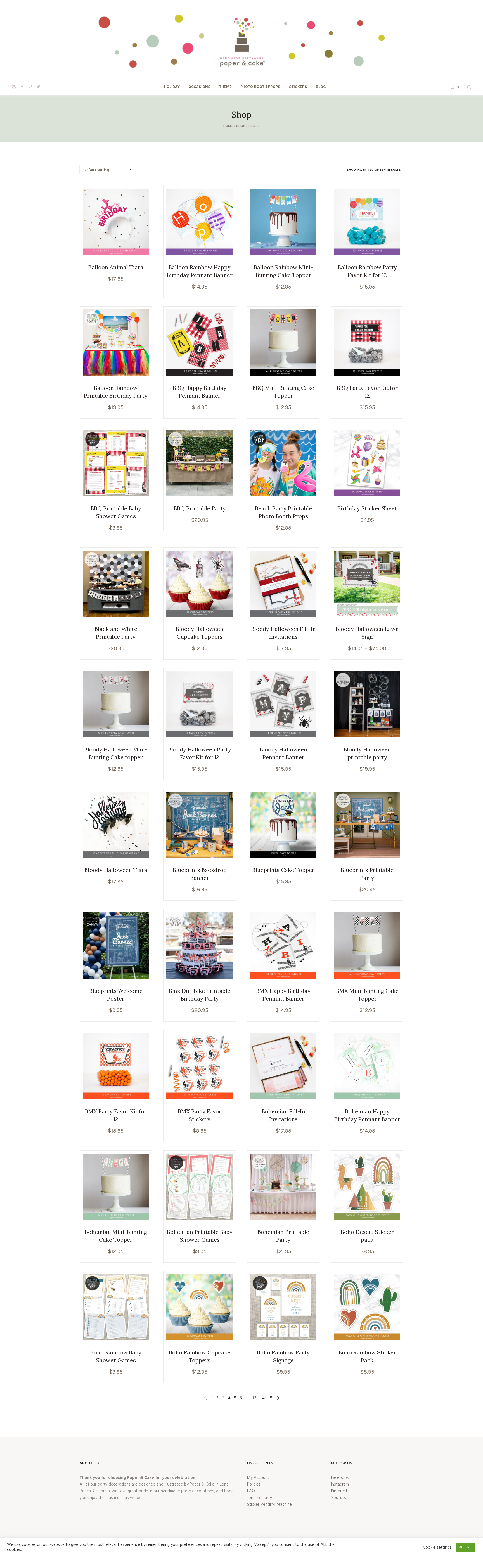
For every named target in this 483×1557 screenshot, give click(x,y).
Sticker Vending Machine (269, 1504)
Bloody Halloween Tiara (115, 869)
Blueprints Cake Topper (283, 869)
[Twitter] (38, 87)
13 (254, 1397)
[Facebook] (22, 87)
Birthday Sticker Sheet (367, 508)
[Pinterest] (30, 87)
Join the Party (259, 1497)
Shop (240, 126)
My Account (258, 1477)
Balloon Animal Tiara (115, 267)
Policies (254, 1484)
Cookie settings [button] (437, 1547)
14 (262, 1397)
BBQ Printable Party (200, 508)
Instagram (340, 1484)
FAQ (251, 1491)
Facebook (340, 1477)
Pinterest (339, 1491)
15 (270, 1397)
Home (228, 126)
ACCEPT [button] (465, 1547)
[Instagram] (14, 87)
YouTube (339, 1497)
